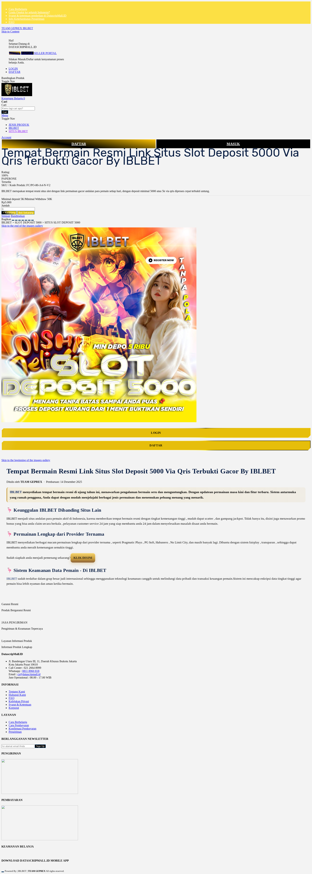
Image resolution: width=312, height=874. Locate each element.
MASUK (14, 53)
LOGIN (13, 68)
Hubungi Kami (17, 694)
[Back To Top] (2, 871)
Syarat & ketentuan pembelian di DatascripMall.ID (37, 15)
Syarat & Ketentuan (20, 704)
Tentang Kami (17, 691)
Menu (4, 115)
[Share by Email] (29, 219)
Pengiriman (15, 731)
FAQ (11, 22)
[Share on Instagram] (26, 219)
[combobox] (18, 108)
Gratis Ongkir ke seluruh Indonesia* (29, 12)
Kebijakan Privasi (19, 701)
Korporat (14, 707)
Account (6, 137)
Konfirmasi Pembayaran (22, 728)
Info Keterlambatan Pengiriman (26, 18)
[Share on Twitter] (19, 219)
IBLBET (16, 492)
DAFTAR (27, 53)
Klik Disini (82, 557)
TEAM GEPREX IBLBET (17, 28)
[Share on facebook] (16, 219)
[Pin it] (22, 219)
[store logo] (16, 95)
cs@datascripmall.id (29, 674)
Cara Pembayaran (19, 725)
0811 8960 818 (30, 671)
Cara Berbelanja (18, 9)
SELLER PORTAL (45, 53)
